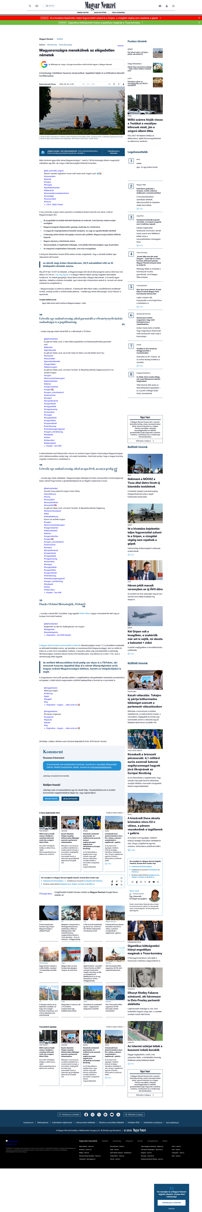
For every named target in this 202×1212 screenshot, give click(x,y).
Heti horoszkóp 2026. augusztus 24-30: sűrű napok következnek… (114, 968)
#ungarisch (49, 717)
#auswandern (50, 176)
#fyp (46, 702)
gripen (130, 49)
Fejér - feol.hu (114, 1149)
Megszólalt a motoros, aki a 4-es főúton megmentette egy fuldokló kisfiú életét (71, 1008)
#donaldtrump (50, 494)
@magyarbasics (50, 688)
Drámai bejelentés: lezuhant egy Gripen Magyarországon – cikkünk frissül (46, 928)
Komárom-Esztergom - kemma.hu (152, 1149)
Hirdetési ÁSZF (134, 1123)
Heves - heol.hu (115, 1159)
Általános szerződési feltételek (111, 1123)
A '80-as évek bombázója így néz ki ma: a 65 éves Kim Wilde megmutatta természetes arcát (92, 928)
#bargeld (48, 699)
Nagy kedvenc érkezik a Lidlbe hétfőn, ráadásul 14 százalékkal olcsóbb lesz (48, 969)
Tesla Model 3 (43, 831)
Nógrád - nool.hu (146, 1153)
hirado (139, 345)
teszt (138, 159)
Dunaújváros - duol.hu (117, 1146)
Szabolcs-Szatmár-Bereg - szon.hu (152, 1159)
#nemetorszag (50, 426)
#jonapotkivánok (51, 401)
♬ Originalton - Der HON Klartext (57, 635)
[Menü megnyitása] (173, 6)
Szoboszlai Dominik (144, 314)
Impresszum (28, 1123)
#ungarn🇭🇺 (49, 389)
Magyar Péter (141, 185)
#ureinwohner (50, 395)
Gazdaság (117, 1141)
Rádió (164, 1141)
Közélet (105, 1141)
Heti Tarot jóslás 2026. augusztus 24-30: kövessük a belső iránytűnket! (114, 1008)
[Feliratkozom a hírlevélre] (37, 6)
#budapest (48, 434)
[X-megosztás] (118, 84)
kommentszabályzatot (101, 767)
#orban (47, 437)
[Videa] (112, 884)
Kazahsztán (132, 691)
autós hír (131, 1042)
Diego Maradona (134, 64)
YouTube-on (82, 884)
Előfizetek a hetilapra (143, 441)
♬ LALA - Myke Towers (53, 204)
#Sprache (48, 720)
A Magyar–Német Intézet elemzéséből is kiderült (59, 645)
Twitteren (98, 881)
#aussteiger (49, 196)
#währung (48, 693)
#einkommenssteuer (52, 511)
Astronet (108, 963)
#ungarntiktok (50, 420)
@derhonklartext (51, 339)
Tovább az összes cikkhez (114, 813)
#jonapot (48, 398)
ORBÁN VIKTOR (82, 12)
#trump (47, 497)
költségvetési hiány (134, 942)
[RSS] (121, 884)
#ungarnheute (50, 404)
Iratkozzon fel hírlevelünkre (53, 881)
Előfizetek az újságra (135, 1115)
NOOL (85, 1001)
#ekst (46, 514)
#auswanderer (50, 199)
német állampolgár (65, 45)
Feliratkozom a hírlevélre (113, 152)
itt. (85, 153)
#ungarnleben (50, 364)
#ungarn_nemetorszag (53, 432)
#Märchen (48, 347)
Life (84, 921)
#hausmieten (49, 358)
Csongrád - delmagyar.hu (87, 1159)
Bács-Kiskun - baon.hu (86, 1146)
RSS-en (92, 884)
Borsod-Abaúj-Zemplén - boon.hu (90, 1156)
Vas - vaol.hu (176, 1149)
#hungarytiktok (50, 418)
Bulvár (140, 1141)
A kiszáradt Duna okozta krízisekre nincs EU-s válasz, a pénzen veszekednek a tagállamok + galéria (115, 929)
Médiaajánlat (42, 1123)
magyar (121, 46)
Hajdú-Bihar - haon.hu (117, 1156)
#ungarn (47, 182)
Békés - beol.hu (84, 1153)
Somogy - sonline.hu (147, 1156)
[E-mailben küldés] (114, 84)
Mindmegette (43, 963)
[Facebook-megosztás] (123, 84)
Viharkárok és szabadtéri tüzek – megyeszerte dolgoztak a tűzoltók (92, 1007)
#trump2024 (49, 500)
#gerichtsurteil (50, 350)
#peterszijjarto (50, 443)
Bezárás (172, 1209)
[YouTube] (116, 884)
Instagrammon (65, 884)
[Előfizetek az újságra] (160, 6)
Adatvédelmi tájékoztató (62, 1123)
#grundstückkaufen (52, 361)
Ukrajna (85, 831)
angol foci (140, 216)
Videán (74, 884)
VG (40, 921)
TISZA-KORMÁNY (118, 12)
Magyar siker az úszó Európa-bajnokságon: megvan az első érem (69, 968)
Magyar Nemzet (46, 39)
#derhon (47, 384)
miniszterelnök (142, 285)
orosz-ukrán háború (135, 750)
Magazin (129, 1141)
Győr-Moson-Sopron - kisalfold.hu (121, 1153)
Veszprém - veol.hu (178, 1153)
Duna (130, 814)
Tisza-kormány (142, 252)
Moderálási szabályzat (153, 1123)
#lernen (47, 722)
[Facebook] (112, 881)
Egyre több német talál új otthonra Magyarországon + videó (64, 303)
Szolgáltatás (153, 1141)
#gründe (47, 179)
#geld (46, 696)
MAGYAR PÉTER (100, 12)
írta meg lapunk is (63, 275)
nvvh (129, 78)
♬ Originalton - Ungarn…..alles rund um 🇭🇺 (62, 705)
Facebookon (88, 881)
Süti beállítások (172, 1123)
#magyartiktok (50, 406)
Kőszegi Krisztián (138, 894)
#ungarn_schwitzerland (54, 392)
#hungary (48, 185)
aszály (107, 831)
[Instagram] (116, 881)
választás (64, 831)
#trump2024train (51, 502)
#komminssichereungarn (54, 378)
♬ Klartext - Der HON (52, 446)
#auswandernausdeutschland (56, 193)
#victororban (49, 412)
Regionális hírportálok (88, 1141)
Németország (52, 45)
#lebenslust (49, 190)
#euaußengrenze (51, 632)
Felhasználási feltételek (85, 1123)
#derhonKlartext (50, 381)
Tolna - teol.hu (176, 1146)
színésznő (131, 989)
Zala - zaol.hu (176, 1156)
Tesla (129, 116)
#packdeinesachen (52, 187)
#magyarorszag (50, 409)
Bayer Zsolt (134, 891)
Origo (63, 963)
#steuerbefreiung (51, 516)
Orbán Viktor (84, 613)
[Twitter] (121, 881)
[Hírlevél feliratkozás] (121, 878)
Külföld (60, 39)
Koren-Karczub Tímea (47, 84)
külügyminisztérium (143, 373)
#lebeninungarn (50, 367)
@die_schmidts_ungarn (54, 171)
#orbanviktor (49, 440)
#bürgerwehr (49, 629)
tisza (129, 475)
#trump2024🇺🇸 (50, 505)
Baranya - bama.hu (85, 1149)
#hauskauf (48, 356)
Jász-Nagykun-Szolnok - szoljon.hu (152, 1146)
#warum (47, 202)
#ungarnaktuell (50, 423)
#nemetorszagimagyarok (54, 429)
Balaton (42, 45)
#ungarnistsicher (51, 387)
